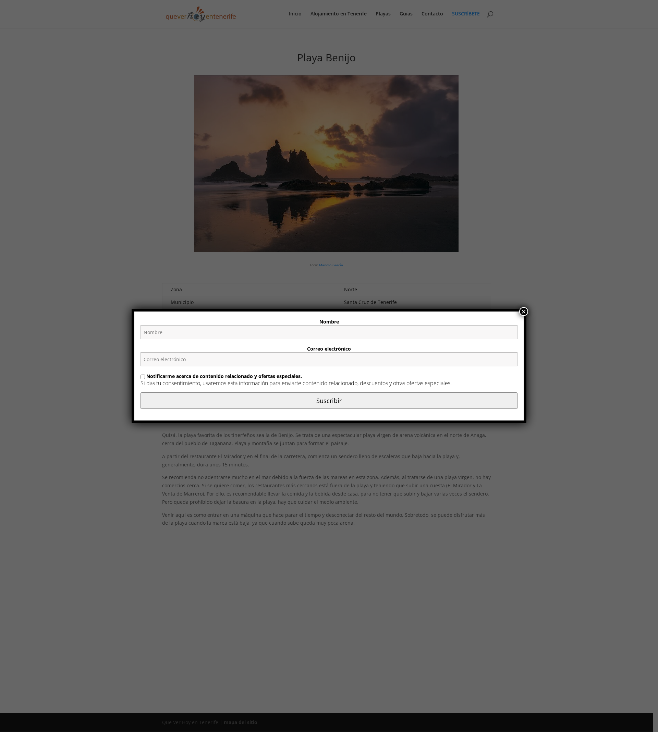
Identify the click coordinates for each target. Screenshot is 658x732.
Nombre (329, 321)
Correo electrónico (329, 348)
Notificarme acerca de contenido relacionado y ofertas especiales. (223, 376)
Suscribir (329, 400)
